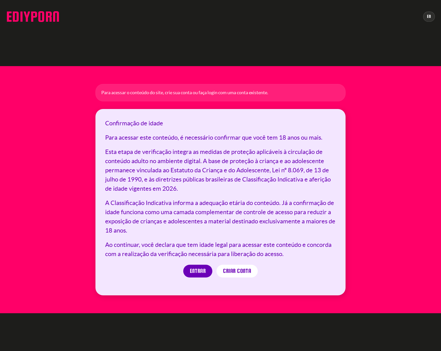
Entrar (198, 271)
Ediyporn (33, 16)
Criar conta (237, 271)
